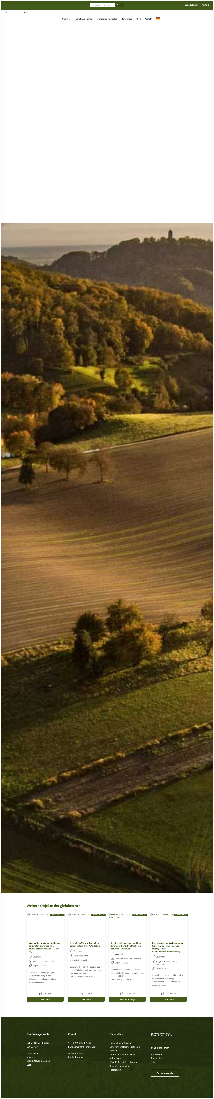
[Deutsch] (159, 18)
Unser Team (32, 1053)
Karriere (31, 1057)
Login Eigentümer (192, 5)
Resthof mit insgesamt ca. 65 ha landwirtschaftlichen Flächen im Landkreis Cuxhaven (126, 946)
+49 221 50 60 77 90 (80, 1043)
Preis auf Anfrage (127, 999)
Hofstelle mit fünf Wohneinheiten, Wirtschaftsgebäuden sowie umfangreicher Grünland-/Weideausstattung (168, 947)
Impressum (156, 1054)
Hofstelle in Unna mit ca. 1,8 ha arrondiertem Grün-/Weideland (85, 944)
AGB (153, 1061)
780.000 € (45, 999)
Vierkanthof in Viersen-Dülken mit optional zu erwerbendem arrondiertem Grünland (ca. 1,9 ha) (45, 947)
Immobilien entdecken (121, 1043)
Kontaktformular (76, 1057)
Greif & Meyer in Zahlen (38, 1060)
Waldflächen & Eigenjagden (123, 1062)
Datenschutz (157, 1058)
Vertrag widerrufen (165, 1073)
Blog (138, 19)
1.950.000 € (168, 999)
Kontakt (205, 5)
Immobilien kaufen (83, 19)
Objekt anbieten (76, 1053)
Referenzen (126, 19)
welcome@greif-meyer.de (82, 1046)
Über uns (66, 19)
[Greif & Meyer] (24, 18)
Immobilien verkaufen (107, 19)
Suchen (119, 5)
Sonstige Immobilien (120, 1066)
